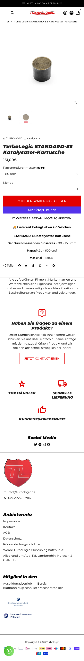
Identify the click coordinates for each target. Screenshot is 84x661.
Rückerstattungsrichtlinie (21, 544)
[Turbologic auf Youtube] (48, 444)
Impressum (11, 521)
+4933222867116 (17, 498)
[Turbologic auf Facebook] (39, 444)
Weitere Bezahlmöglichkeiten (44, 218)
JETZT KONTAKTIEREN (42, 358)
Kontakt (9, 527)
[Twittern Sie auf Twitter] (26, 265)
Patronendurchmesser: (24, 167)
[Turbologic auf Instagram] (44, 444)
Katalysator (32, 138)
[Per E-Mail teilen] (47, 265)
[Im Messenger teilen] (53, 265)
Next (77, 69)
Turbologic (52, 642)
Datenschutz (12, 538)
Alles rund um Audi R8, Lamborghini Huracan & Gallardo (37, 558)
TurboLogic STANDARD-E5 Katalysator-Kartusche (45, 21)
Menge (8, 182)
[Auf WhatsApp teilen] (40, 265)
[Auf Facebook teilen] (19, 265)
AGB (6, 532)
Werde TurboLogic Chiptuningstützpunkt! (33, 550)
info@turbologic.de (19, 492)
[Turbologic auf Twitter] (35, 444)
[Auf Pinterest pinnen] (33, 265)
